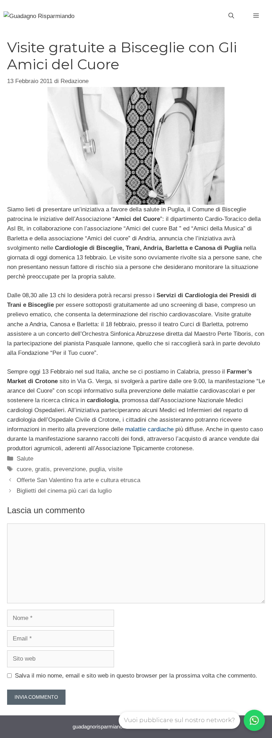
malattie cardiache (149, 429)
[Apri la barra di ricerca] (231, 16)
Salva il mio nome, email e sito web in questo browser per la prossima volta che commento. (136, 675)
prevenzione (69, 469)
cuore (24, 469)
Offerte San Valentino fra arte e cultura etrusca (78, 480)
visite (115, 469)
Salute (25, 458)
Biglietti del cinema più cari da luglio (64, 490)
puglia (97, 469)
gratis (42, 469)
